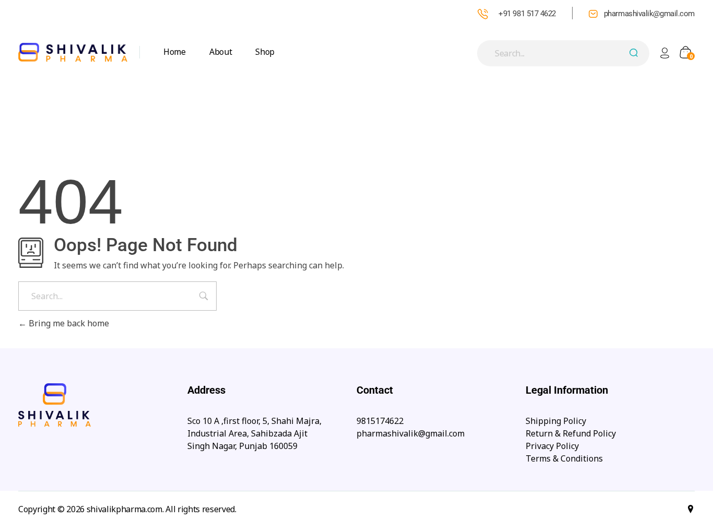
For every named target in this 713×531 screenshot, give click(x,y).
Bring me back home (68, 323)
